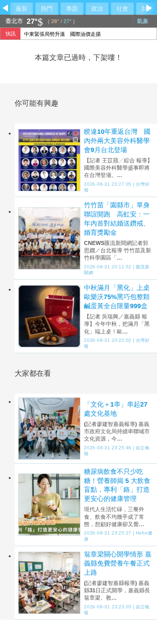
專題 (72, 8)
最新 (21, 8)
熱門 (47, 8)
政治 (97, 8)
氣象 (143, 21)
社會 (122, 8)
